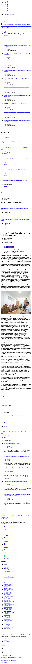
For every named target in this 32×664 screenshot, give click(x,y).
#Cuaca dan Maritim (8, 596)
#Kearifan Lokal (7, 605)
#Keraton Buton (7, 625)
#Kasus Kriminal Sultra (9, 590)
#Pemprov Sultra (7, 584)
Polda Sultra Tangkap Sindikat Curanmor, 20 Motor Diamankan (15, 481)
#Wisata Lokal (7, 615)
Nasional (5, 24)
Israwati (5, 153)
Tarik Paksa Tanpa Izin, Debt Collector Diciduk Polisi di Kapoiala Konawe (17, 456)
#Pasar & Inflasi (7, 595)
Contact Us (6, 642)
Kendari (9, 24)
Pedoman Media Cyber (9, 14)
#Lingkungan (7, 624)
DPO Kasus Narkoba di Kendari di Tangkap (11, 443)
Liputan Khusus (21, 26)
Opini (2, 27)
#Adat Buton (7, 628)
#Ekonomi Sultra (8, 592)
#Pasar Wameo (7, 613)
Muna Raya (27, 24)
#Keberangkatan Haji (9, 601)
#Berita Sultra (7, 617)
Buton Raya (14, 24)
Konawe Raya (20, 24)
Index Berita (6, 27)
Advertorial (14, 26)
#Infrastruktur (7, 623)
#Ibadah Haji (7, 616)
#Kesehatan (6, 621)
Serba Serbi (28, 26)
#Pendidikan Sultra (8, 620)
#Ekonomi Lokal (8, 593)
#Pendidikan (6, 586)
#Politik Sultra (7, 619)
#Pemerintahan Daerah (9, 604)
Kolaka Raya (4, 26)
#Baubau (6, 597)
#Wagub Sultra (7, 588)
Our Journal (6, 641)
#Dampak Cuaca (7, 611)
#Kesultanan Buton (8, 627)
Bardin (5, 437)
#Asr (5, 582)
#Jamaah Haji (7, 600)
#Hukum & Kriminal (8, 589)
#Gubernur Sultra (8, 585)
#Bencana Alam (7, 609)
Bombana (9, 26)
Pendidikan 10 (26, 515)
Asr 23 (2, 515)
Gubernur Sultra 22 (17, 515)
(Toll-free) (9, 660)
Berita (5, 32)
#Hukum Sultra (7, 599)
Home (5, 31)
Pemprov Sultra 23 (8, 515)
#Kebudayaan (7, 603)
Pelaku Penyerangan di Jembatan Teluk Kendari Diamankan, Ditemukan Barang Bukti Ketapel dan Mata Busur (17, 495)
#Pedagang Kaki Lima (9, 612)
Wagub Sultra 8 (4, 517)
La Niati (5, 224)
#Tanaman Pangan (8, 608)
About (5, 640)
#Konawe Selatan (8, 607)
